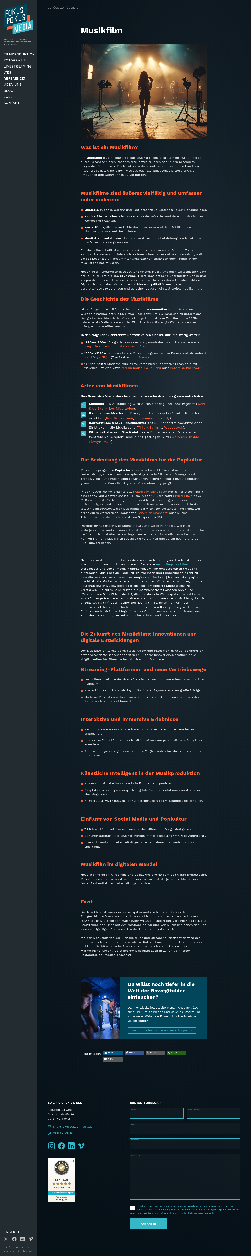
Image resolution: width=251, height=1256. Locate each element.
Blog (8, 90)
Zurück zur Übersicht (65, 7)
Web (7, 72)
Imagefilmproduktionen (173, 564)
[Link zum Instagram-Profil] (6, 1239)
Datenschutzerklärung (200, 1213)
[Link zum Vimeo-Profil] (30, 1239)
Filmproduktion (19, 54)
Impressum (9, 1251)
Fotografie (15, 60)
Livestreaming (18, 66)
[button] (113, 1053)
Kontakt (12, 103)
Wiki (31, 1251)
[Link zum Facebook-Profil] (14, 1239)
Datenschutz (21, 1251)
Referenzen (15, 78)
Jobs (8, 97)
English (11, 1232)
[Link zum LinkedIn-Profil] (22, 1239)
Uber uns (13, 84)
